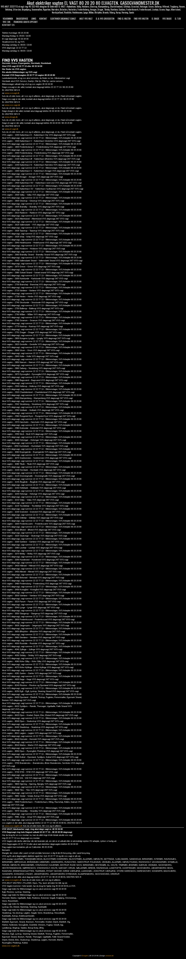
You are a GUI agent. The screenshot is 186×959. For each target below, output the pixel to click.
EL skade (155, 18)
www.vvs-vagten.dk (13, 826)
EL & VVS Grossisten (105, 18)
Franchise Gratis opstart (26, 22)
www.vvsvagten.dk (13, 880)
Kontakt (43, 18)
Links (33, 18)
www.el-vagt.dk (11, 129)
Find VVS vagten (141, 18)
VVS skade (167, 18)
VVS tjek (6, 22)
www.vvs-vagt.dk (12, 105)
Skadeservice (22, 18)
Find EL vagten (124, 18)
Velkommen (8, 18)
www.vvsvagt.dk (12, 93)
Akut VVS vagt (86, 18)
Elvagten (85, 956)
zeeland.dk (109, 956)
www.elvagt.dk (11, 117)
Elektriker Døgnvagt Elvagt (63, 18)
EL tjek (178, 18)
